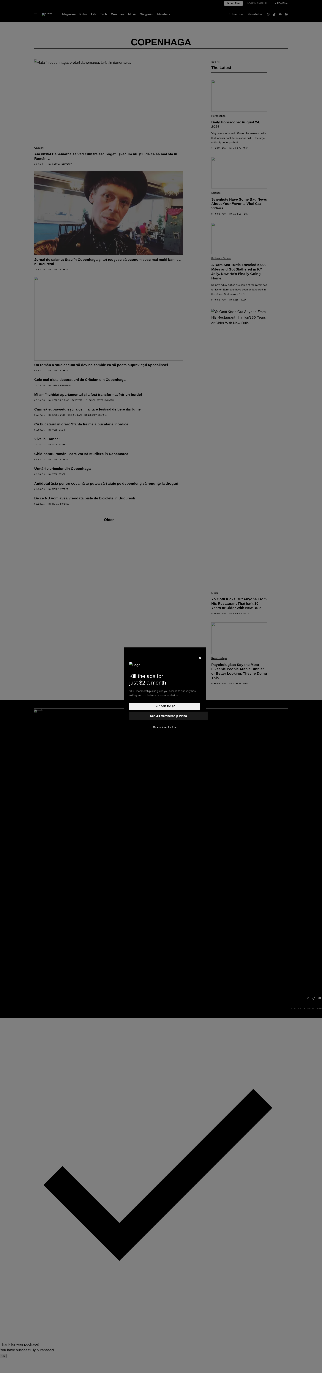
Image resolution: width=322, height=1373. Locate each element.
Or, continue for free (165, 727)
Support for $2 (165, 706)
